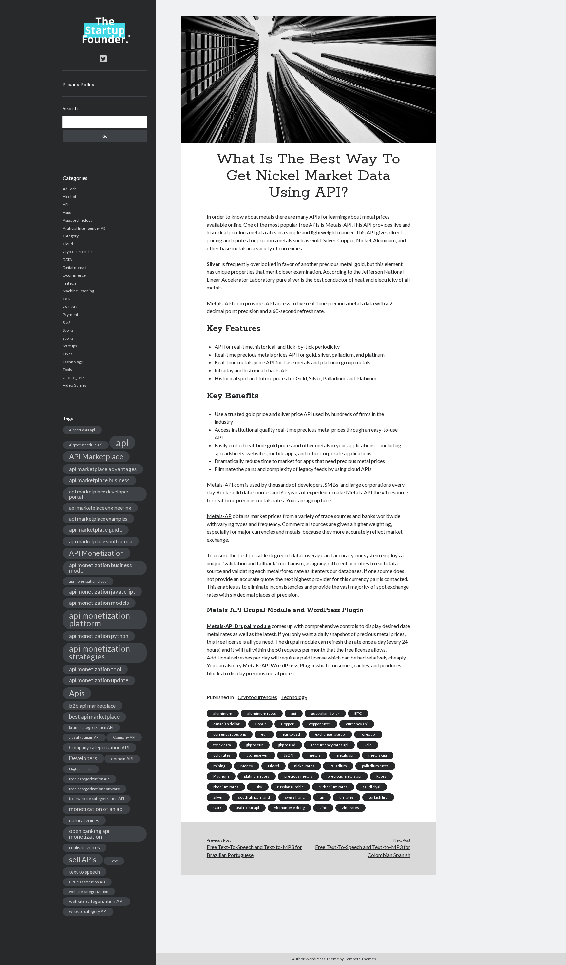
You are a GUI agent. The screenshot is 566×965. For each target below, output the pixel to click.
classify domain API (84, 737)
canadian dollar (226, 723)
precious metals (298, 776)
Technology (73, 361)
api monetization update (98, 680)
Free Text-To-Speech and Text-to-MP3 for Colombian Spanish (362, 851)
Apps (67, 212)
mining (219, 765)
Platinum (221, 776)
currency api (357, 723)
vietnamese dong (289, 807)
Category (71, 235)
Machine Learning (78, 290)
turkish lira (378, 797)
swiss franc (295, 797)
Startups (70, 345)
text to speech (84, 872)
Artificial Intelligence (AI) (84, 228)
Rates (381, 776)
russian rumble (290, 786)
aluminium (222, 713)
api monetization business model (100, 568)
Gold (367, 744)
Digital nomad (74, 267)
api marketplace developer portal (99, 494)
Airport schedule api (85, 445)
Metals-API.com (225, 303)
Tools (67, 369)
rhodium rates (225, 786)
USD (217, 807)
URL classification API (87, 882)
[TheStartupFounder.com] (104, 41)
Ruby (258, 786)
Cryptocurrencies (78, 251)
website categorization (88, 891)
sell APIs (82, 859)
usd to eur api (247, 807)
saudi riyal (371, 786)
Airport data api (82, 430)
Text (114, 861)
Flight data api (80, 769)
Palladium (338, 765)
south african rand (254, 797)
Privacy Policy (78, 84)
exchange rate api (330, 734)
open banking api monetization (89, 833)
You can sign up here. (309, 500)
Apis (77, 693)
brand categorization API (91, 727)
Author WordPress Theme (315, 958)
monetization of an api (96, 809)
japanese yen (257, 755)
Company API (124, 737)
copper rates (320, 723)
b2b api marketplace (92, 705)
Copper (287, 723)
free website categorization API (96, 798)
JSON (288, 755)
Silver (218, 797)
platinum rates (256, 776)
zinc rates (350, 807)
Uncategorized (76, 377)
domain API (122, 758)
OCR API (70, 306)
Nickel (273, 765)
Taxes (68, 353)
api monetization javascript (102, 591)
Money (246, 765)
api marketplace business (99, 480)
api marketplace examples (98, 518)
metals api (344, 755)
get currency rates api (329, 744)
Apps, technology (77, 220)
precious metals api (344, 776)
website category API (88, 911)
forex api (368, 734)
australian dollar (325, 713)
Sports (68, 330)
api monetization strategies (99, 652)
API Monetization (96, 553)
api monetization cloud (88, 581)
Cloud (68, 243)
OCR (67, 298)
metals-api (377, 755)
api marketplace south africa (100, 541)
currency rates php (229, 734)
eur (264, 734)
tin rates (346, 797)
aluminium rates (261, 713)
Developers (83, 758)
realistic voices (84, 847)
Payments (71, 314)
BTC (358, 713)
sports (68, 338)
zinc (323, 807)
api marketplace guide (95, 529)
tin (322, 797)
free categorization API (89, 778)
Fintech (69, 283)
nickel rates (304, 765)
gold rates (222, 755)
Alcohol (69, 196)
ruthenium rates (333, 786)
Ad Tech (70, 188)
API (65, 204)
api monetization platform (99, 619)
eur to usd (291, 734)
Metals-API (338, 224)
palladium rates (375, 765)
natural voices (84, 820)
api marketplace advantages (103, 469)
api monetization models (99, 602)
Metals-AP (219, 516)
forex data (222, 744)
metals (315, 755)
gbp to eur (254, 744)
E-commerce (74, 275)
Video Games (74, 385)
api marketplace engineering (100, 507)
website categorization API (96, 901)
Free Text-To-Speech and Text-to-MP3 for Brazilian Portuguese (254, 851)
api (122, 442)
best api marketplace (94, 716)
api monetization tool (95, 669)
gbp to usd (286, 744)
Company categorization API (99, 747)
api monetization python (98, 635)
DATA (67, 259)
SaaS (66, 322)
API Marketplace (96, 456)
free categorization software (94, 788)
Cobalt (260, 723)
